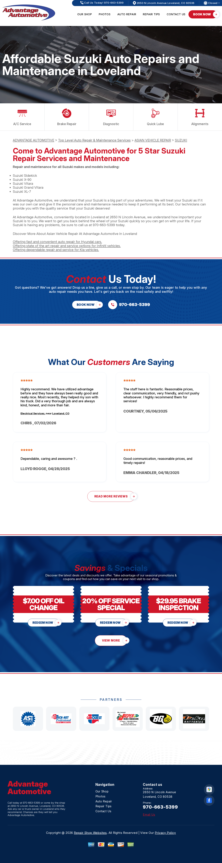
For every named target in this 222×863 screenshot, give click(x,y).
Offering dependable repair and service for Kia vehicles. (56, 250)
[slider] (27, 380)
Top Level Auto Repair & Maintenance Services (94, 140)
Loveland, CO (60, 413)
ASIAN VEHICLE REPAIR (153, 140)
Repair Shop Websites (90, 833)
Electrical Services (33, 413)
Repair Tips (151, 14)
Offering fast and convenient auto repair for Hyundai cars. (57, 242)
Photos (104, 14)
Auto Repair (126, 14)
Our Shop (84, 14)
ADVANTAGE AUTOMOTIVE (33, 140)
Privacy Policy (165, 833)
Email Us (149, 814)
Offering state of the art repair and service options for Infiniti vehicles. (67, 246)
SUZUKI (181, 140)
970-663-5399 (104, 225)
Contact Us (176, 14)
